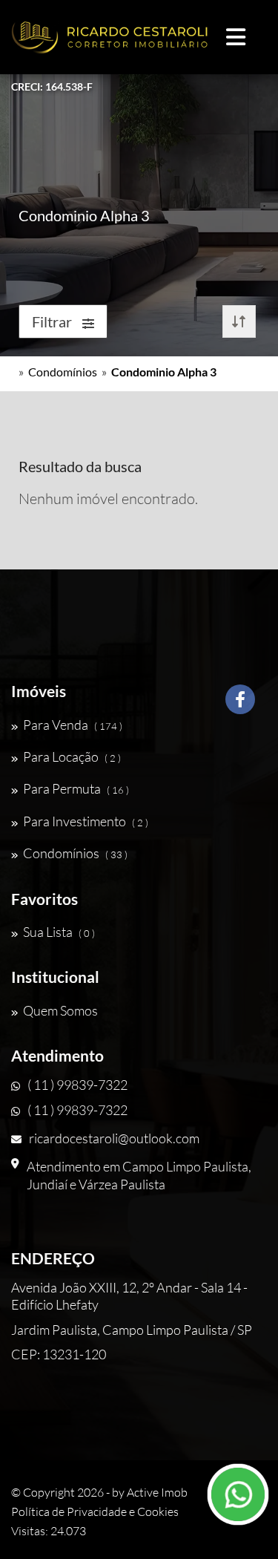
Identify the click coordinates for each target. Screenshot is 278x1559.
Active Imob (157, 1492)
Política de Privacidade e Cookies (95, 1511)
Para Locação (72, 756)
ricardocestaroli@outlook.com (114, 1138)
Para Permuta (76, 788)
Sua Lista (59, 932)
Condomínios (62, 372)
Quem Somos (60, 1010)
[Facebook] (240, 705)
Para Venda (72, 724)
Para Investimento (85, 821)
